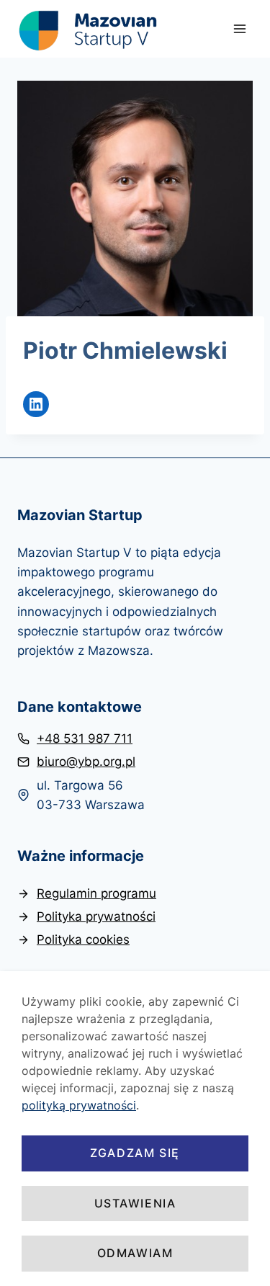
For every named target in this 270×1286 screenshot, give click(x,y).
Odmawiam (135, 1253)
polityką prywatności (79, 1105)
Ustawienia (135, 1203)
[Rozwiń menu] (239, 28)
